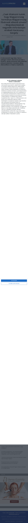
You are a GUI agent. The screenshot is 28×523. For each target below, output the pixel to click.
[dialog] (14, 261)
